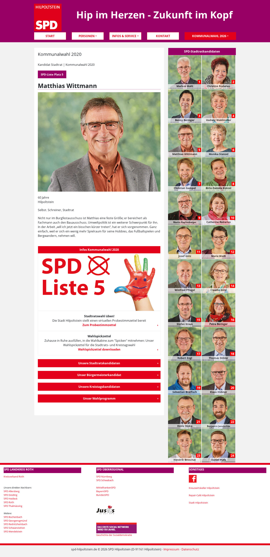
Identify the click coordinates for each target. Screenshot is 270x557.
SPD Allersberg (11, 491)
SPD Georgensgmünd (15, 520)
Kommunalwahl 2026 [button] (209, 36)
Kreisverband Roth (14, 476)
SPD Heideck (10, 498)
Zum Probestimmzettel (99, 325)
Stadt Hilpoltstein (198, 502)
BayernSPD (102, 491)
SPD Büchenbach (13, 517)
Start (50, 36)
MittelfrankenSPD (106, 487)
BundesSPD (102, 495)
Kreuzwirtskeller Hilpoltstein (204, 488)
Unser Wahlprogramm (99, 398)
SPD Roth (9, 502)
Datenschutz (190, 549)
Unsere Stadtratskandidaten (99, 363)
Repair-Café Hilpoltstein (202, 495)
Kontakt (163, 36)
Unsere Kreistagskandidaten (99, 387)
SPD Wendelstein (13, 531)
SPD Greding (10, 495)
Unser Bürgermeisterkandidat (99, 375)
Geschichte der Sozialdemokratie (114, 535)
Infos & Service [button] (124, 36)
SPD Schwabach (105, 480)
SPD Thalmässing (13, 506)
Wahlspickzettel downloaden (99, 349)
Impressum (171, 549)
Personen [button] (87, 36)
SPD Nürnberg (104, 476)
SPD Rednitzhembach (15, 524)
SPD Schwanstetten (14, 527)
